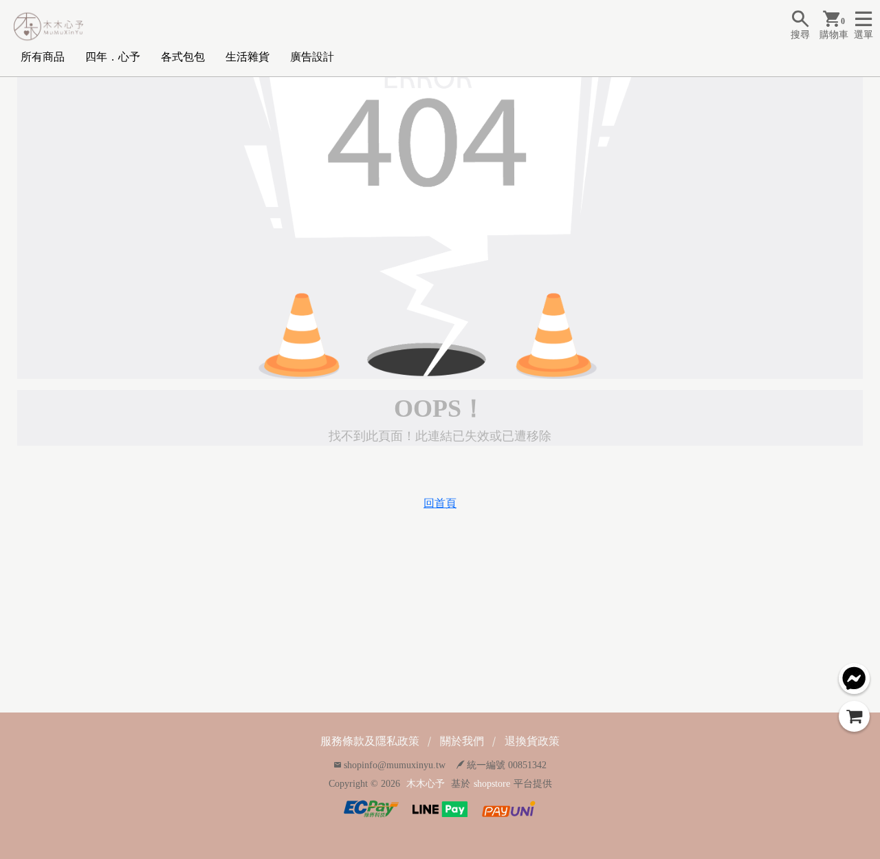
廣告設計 (312, 57)
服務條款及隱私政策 (369, 741)
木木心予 (425, 784)
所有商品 (43, 57)
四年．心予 (112, 57)
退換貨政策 (532, 741)
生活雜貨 (248, 57)
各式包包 (183, 57)
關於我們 (462, 741)
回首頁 (440, 503)
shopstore (492, 784)
